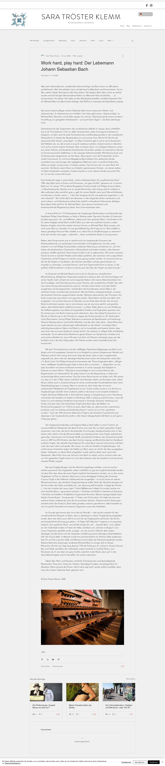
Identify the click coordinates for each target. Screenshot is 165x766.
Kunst (101, 41)
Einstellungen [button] (126, 762)
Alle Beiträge (34, 41)
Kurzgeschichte (48, 41)
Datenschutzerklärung (12, 763)
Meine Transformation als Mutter (80, 706)
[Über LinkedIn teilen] (53, 659)
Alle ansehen (130, 679)
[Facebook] (146, 5)
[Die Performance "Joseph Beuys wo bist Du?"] (46, 692)
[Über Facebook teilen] (42, 659)
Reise (93, 41)
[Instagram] (151, 5)
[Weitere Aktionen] (122, 56)
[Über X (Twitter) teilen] (47, 659)
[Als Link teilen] (58, 659)
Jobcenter (83, 41)
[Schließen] (162, 762)
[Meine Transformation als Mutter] (82, 692)
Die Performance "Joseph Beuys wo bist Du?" (44, 706)
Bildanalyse (63, 41)
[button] (132, 41)
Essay (73, 41)
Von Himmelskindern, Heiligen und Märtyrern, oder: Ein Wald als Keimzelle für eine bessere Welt (118, 706)
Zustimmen (154, 762)
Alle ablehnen (140, 762)
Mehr (109, 41)
